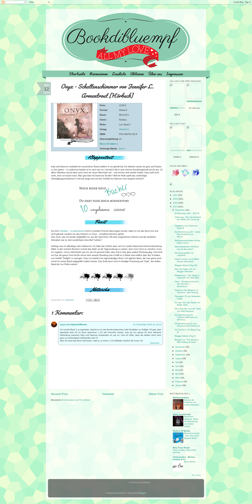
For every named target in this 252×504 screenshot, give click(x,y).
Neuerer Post (59, 394)
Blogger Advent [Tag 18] (186, 265)
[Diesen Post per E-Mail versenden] (87, 300)
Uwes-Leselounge (182, 414)
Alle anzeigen (196, 475)
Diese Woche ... (191, 462)
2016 (175, 199)
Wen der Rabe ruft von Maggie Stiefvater (185, 270)
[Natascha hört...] (194, 91)
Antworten (154, 343)
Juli (177, 362)
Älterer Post (156, 394)
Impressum (174, 74)
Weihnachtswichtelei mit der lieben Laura (187, 241)
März (178, 378)
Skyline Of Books (181, 431)
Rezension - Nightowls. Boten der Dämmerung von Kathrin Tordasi (191, 421)
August (178, 358)
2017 (175, 195)
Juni (177, 366)
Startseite (77, 74)
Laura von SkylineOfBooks (73, 324)
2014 (175, 207)
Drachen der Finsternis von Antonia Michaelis (191, 402)
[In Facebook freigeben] (95, 300)
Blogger (142, 493)
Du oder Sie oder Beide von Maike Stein (187, 303)
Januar (178, 385)
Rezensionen (99, 74)
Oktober (179, 351)
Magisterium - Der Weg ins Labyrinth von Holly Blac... (188, 276)
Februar (179, 381)
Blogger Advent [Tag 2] (185, 336)
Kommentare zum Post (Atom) (76, 400)
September (180, 355)
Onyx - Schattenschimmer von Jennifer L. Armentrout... (187, 283)
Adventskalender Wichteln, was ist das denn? (187, 248)
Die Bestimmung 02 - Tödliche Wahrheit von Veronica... (186, 317)
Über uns (155, 74)
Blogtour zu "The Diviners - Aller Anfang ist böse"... (187, 341)
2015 (175, 203)
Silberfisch (124, 129)
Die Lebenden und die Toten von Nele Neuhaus (188, 310)
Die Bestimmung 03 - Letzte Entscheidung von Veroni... (187, 234)
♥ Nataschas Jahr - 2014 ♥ (187, 213)
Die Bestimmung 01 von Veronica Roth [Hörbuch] (187, 325)
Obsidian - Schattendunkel (72, 231)
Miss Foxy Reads (181, 448)
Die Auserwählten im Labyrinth (184, 254)
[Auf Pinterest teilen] (98, 300)
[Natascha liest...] (177, 94)
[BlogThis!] (90, 300)
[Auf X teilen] (92, 300)
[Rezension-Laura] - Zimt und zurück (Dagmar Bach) (191, 435)
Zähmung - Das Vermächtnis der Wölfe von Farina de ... (188, 219)
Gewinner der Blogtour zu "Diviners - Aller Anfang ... (187, 291)
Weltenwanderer (181, 398)
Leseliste (119, 74)
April (177, 374)
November (180, 347)
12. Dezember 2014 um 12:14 (147, 324)
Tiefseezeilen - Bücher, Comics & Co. (184, 458)
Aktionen (137, 74)
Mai (177, 370)
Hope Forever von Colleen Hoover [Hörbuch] (187, 260)
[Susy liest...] (177, 137)
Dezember (180, 210)
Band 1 (122, 148)
